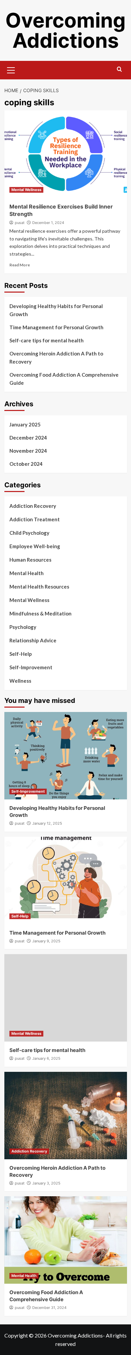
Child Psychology (29, 533)
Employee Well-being (34, 546)
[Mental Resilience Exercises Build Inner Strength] (65, 154)
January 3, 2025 (46, 1183)
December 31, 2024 (49, 1307)
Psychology (22, 627)
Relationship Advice (32, 640)
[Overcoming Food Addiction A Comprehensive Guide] (65, 1240)
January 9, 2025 (46, 941)
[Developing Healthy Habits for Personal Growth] (65, 755)
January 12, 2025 (47, 823)
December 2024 (28, 438)
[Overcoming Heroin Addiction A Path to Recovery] (65, 1115)
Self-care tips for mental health (46, 340)
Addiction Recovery (32, 506)
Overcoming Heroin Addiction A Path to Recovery (56, 357)
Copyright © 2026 (26, 1335)
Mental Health (26, 573)
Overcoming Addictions (65, 30)
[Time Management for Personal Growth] (65, 880)
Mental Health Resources (39, 587)
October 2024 (26, 464)
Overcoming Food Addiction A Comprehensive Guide (64, 379)
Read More (19, 264)
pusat (20, 222)
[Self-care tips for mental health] (65, 998)
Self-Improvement (30, 667)
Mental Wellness (26, 189)
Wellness (20, 681)
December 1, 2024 (48, 222)
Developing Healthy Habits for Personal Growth (56, 310)
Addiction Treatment (34, 519)
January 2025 (25, 424)
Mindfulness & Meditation (40, 613)
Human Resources (30, 560)
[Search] (119, 69)
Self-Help (20, 654)
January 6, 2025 (46, 1058)
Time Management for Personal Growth (56, 327)
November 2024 (28, 451)
